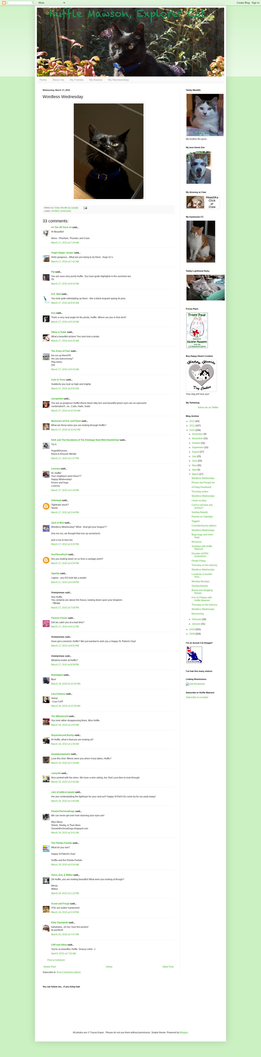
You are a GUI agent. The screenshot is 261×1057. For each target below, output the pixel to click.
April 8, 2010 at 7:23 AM (63, 953)
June (195, 460)
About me (58, 79)
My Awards (95, 79)
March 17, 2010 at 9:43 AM (65, 369)
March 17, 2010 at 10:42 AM (65, 429)
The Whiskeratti (59, 716)
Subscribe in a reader (197, 697)
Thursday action (200, 491)
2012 (192, 421)
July (194, 456)
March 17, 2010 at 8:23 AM (65, 283)
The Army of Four (60, 351)
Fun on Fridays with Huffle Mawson (202, 599)
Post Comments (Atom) (69, 972)
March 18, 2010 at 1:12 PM (65, 893)
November (197, 438)
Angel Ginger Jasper (62, 252)
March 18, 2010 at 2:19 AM (65, 763)
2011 (192, 425)
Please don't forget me (203, 482)
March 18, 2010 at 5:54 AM (65, 864)
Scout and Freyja (60, 903)
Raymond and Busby (62, 735)
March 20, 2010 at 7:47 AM (65, 934)
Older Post (168, 966)
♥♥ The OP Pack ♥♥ (61, 227)
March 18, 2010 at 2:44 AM (65, 782)
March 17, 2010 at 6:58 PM (65, 582)
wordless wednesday (61, 211)
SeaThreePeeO (59, 554)
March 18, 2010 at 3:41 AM (65, 832)
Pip (53, 272)
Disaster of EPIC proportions (200, 555)
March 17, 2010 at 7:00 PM (65, 607)
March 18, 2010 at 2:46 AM (65, 801)
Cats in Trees (58, 379)
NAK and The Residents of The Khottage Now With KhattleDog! (85, 440)
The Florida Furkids (61, 843)
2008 (192, 634)
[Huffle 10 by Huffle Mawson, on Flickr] (109, 199)
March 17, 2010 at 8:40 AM (65, 303)
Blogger (184, 1032)
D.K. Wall (56, 294)
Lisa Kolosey (58, 694)
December (197, 434)
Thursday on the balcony (204, 565)
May (194, 465)
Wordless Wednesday (203, 478)
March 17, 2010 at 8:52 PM (65, 645)
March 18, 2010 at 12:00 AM (65, 683)
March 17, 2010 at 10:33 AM (65, 410)
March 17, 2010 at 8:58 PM (65, 664)
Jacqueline (57, 398)
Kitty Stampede (59, 922)
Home (43, 79)
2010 (192, 430)
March (195, 474)
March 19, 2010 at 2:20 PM (65, 912)
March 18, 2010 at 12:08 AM (65, 706)
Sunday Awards (200, 512)
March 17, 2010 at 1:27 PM (65, 458)
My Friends (76, 79)
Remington (57, 675)
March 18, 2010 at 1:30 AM (65, 744)
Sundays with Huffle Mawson (202, 547)
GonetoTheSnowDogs (63, 811)
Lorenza (55, 468)
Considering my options (204, 525)
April (194, 469)
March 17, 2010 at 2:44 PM (65, 512)
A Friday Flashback (201, 487)
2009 (192, 629)
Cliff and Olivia (59, 944)
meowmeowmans (60, 754)
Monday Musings (200, 581)
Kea (53, 313)
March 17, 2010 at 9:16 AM (65, 321)
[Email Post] (85, 208)
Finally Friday (199, 560)
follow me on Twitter (208, 407)
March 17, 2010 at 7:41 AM (65, 261)
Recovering (198, 613)
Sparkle (55, 573)
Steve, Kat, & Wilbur (62, 875)
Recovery (197, 542)
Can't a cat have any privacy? (202, 506)
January (196, 624)
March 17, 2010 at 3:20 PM (65, 544)
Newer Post (50, 966)
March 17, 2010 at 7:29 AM (65, 242)
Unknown (56, 500)
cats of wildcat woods (63, 792)
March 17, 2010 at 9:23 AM (65, 340)
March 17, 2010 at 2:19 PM (65, 490)
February (197, 619)
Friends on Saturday (202, 516)
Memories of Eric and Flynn (66, 421)
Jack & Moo (57, 522)
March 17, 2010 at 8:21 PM (65, 626)
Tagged (195, 521)
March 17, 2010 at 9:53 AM (65, 388)
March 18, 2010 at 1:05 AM (65, 725)
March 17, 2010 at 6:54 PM (65, 563)
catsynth (56, 773)
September (198, 447)
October (196, 443)
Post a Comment (56, 960)
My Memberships (118, 79)
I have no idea (199, 500)
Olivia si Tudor (58, 332)
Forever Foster (59, 618)
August (196, 451)
